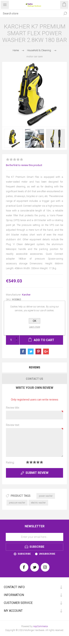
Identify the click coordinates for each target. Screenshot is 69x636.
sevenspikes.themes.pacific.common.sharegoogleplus (46, 351)
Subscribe (24, 554)
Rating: (10, 462)
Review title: (13, 407)
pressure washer (17, 502)
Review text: (13, 425)
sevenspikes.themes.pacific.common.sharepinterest (38, 351)
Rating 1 (27, 462)
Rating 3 (34, 462)
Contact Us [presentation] (34, 378)
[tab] (34, 367)
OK (34, 320)
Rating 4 (38, 462)
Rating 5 (41, 462)
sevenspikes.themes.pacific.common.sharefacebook (23, 351)
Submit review (36, 473)
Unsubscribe (47, 554)
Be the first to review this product (24, 165)
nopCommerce (40, 626)
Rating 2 (31, 462)
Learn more (34, 327)
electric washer (38, 502)
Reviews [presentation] (34, 367)
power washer (46, 496)
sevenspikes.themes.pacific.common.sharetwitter (31, 351)
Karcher (26, 294)
